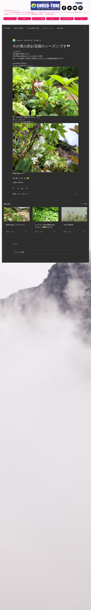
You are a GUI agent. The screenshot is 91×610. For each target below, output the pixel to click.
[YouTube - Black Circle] (75, 8)
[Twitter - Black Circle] (69, 8)
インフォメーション (48, 28)
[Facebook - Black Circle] (64, 8)
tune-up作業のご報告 (33, 28)
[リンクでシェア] (26, 188)
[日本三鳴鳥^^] (74, 214)
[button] (85, 28)
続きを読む (60, 28)
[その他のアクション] (77, 40)
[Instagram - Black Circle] (80, 8)
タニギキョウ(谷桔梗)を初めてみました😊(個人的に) (45, 226)
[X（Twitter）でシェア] (18, 188)
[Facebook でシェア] (13, 188)
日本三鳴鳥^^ (68, 225)
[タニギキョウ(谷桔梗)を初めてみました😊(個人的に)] (45, 214)
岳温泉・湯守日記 (18, 28)
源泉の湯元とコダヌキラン (15, 225)
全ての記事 (7, 28)
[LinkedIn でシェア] (22, 188)
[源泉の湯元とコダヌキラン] (17, 214)
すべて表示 (84, 203)
